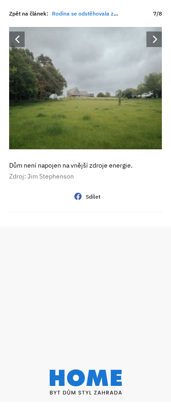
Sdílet (93, 196)
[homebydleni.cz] (85, 382)
